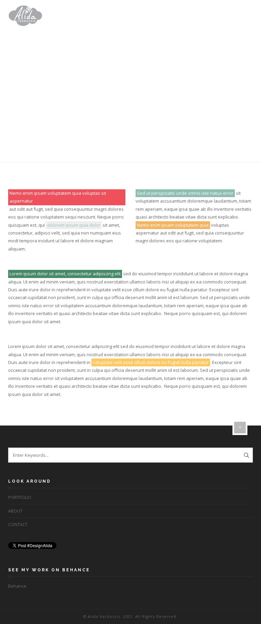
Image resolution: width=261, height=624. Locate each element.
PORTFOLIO (19, 497)
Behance (17, 586)
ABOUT (15, 511)
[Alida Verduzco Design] (25, 15)
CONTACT (18, 524)
